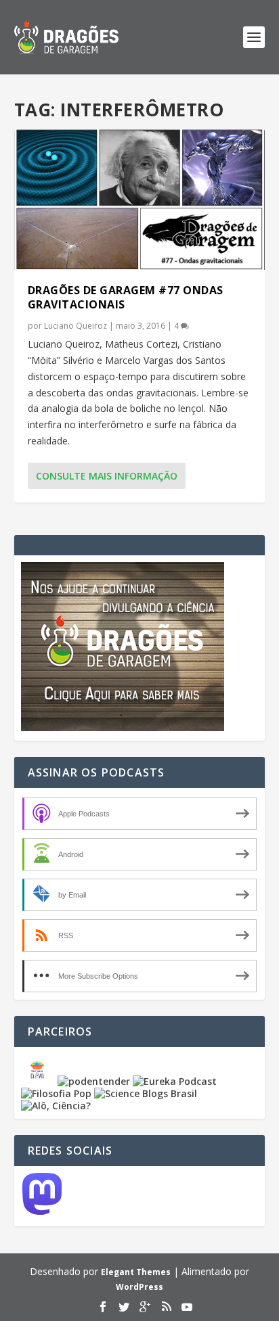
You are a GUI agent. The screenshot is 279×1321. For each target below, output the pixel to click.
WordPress (139, 1287)
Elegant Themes (136, 1272)
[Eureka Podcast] (175, 1081)
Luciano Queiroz (75, 325)
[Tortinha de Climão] (39, 1081)
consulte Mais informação (106, 475)
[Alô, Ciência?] (56, 1105)
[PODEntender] (94, 1081)
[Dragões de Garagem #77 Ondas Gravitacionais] (139, 199)
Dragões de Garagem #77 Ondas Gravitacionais (125, 297)
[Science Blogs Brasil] (145, 1093)
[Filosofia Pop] (56, 1093)
